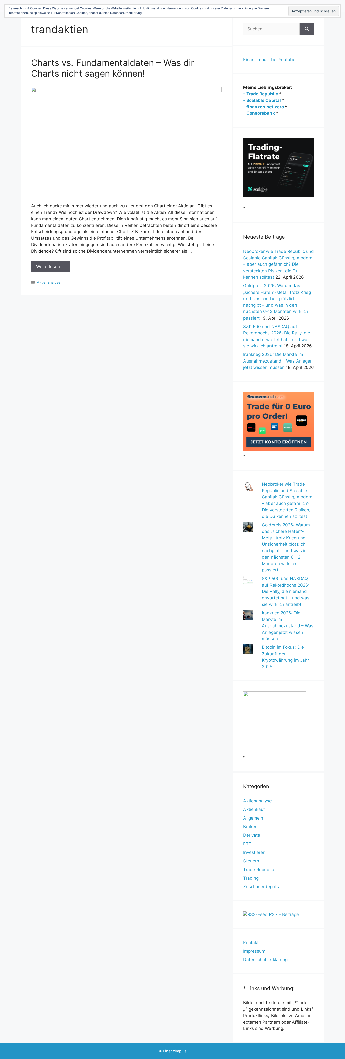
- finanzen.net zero (263, 106)
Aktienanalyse (48, 282)
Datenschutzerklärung (265, 959)
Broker (249, 826)
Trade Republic (258, 869)
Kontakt (251, 942)
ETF (247, 843)
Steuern (251, 860)
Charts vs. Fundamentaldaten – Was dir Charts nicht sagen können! (112, 68)
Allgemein (253, 818)
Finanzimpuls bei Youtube (269, 59)
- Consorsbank (259, 113)
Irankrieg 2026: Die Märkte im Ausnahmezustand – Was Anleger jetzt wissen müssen (277, 361)
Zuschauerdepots (261, 886)
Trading (251, 878)
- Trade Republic (260, 94)
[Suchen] (307, 29)
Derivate (251, 835)
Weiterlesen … (50, 266)
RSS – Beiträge (283, 914)
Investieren (254, 852)
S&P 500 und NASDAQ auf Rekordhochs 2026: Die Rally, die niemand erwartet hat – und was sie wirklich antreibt (285, 591)
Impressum (254, 951)
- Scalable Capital (262, 100)
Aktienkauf (254, 809)
